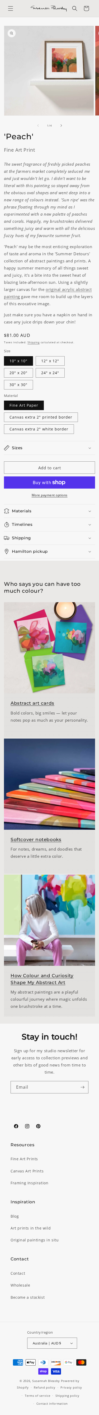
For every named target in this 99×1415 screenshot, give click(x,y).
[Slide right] (61, 125)
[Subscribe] (82, 1087)
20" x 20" (18, 372)
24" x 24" (50, 372)
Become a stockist (28, 1297)
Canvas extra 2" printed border (41, 417)
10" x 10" (18, 360)
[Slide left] (38, 125)
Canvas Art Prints (27, 1170)
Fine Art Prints (24, 1158)
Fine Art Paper (24, 405)
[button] (10, 8)
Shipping (33, 342)
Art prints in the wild (31, 1228)
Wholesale (20, 1285)
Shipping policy (67, 1396)
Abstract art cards (32, 703)
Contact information (52, 1403)
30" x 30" (18, 384)
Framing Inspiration (29, 1182)
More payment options (50, 495)
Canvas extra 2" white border (39, 429)
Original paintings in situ (35, 1239)
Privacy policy (71, 1387)
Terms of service (37, 1396)
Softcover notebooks (36, 839)
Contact (18, 1273)
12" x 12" (50, 360)
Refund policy (44, 1387)
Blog (15, 1216)
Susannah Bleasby (46, 1381)
